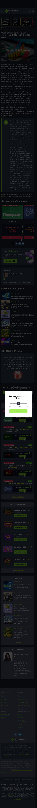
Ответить (18, 411)
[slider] (18, 403)
